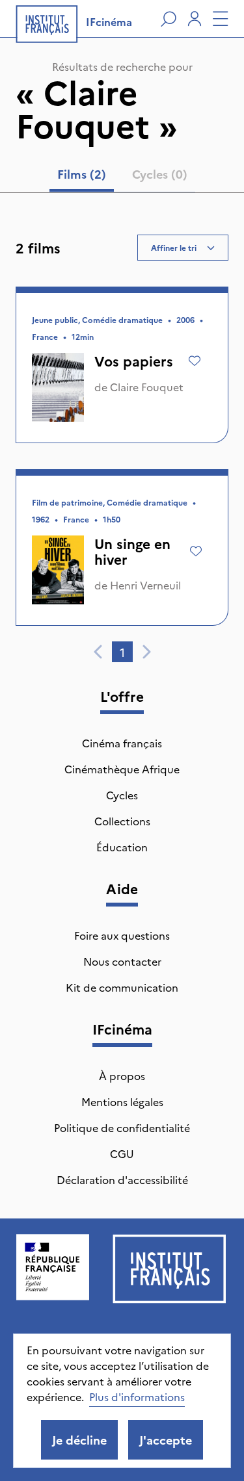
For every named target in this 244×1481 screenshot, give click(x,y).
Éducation (122, 847)
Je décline (79, 1440)
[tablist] (122, 176)
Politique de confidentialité (122, 1127)
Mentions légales (122, 1101)
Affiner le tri (174, 247)
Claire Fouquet (146, 387)
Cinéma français (122, 743)
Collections (122, 821)
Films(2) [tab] (81, 174)
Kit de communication (122, 987)
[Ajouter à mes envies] (194, 361)
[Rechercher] (168, 19)
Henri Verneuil (145, 585)
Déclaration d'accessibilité (122, 1179)
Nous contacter (122, 961)
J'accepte (165, 1440)
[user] (194, 19)
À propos (122, 1075)
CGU (122, 1153)
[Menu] (220, 19)
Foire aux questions (122, 935)
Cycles (122, 795)
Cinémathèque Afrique (122, 769)
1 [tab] (122, 652)
